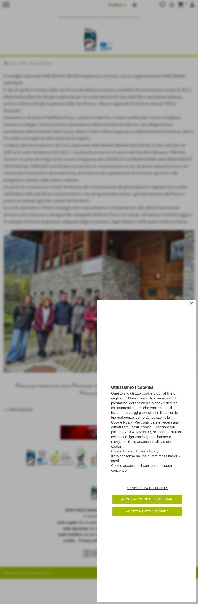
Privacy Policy (147, 451)
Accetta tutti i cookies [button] (147, 511)
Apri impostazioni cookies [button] (147, 488)
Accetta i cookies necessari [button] (147, 499)
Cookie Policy (122, 451)
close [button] (191, 304)
